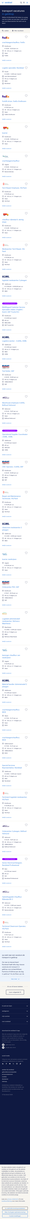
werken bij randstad (8, 1069)
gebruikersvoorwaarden (9, 1072)
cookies (4, 1076)
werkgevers (5, 1011)
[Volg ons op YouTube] (10, 1063)
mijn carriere (6, 1016)
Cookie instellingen (15, 1216)
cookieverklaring (7, 1201)
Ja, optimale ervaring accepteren (15, 1208)
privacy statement (12, 1199)
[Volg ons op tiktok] (21, 1063)
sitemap (4, 1081)
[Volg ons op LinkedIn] (3, 1063)
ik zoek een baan (7, 1006)
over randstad (6, 1021)
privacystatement (7, 1074)
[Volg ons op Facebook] (7, 1063)
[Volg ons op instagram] (17, 1063)
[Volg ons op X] (14, 1063)
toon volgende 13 (15, 992)
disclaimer (5, 1079)
